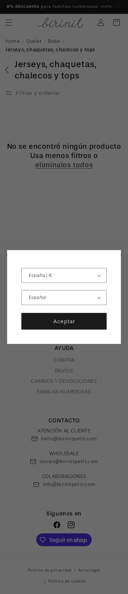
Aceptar (64, 321)
